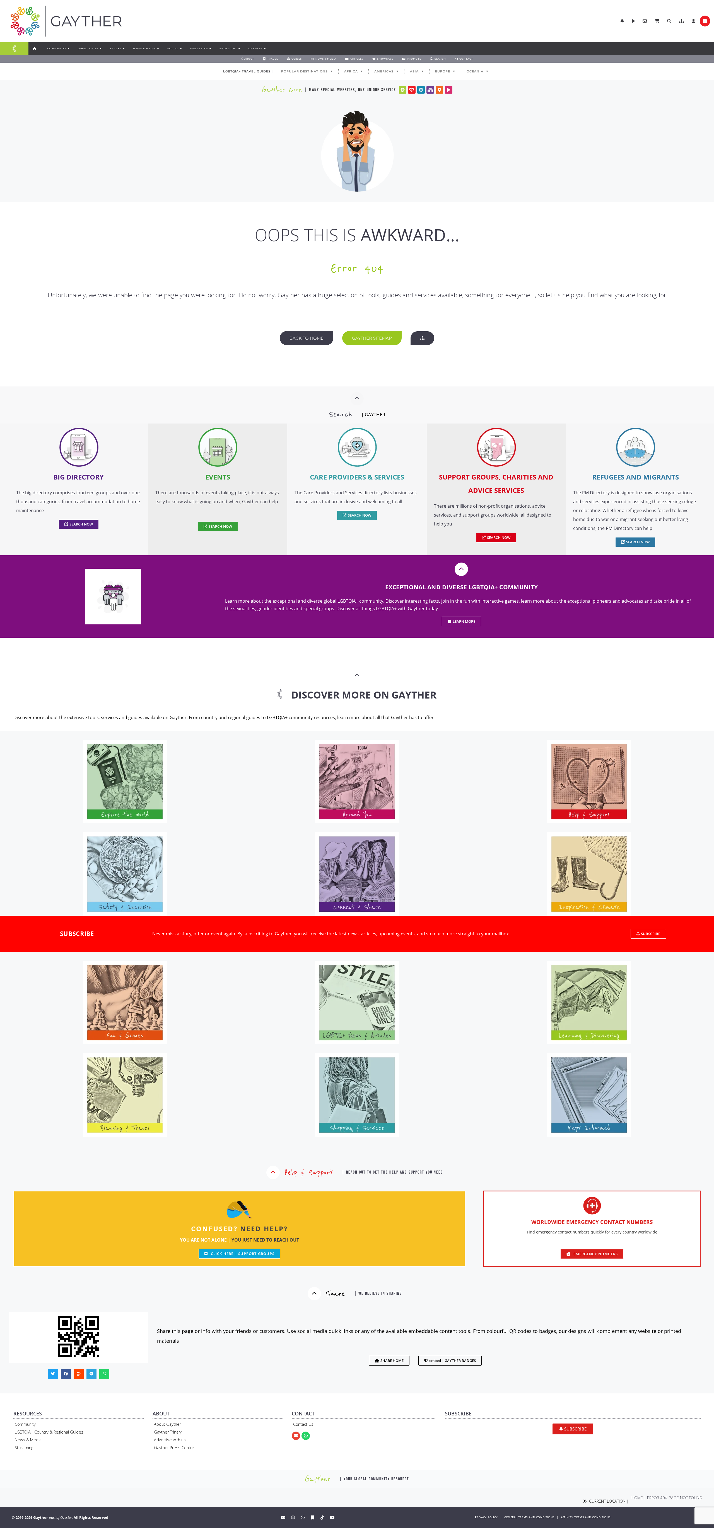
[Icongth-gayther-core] (402, 90)
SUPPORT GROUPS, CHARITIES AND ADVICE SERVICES (496, 483)
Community (25, 1424)
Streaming (24, 1447)
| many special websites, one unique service (350, 90)
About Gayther (167, 1424)
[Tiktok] (322, 1517)
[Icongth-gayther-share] (421, 90)
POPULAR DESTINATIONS (304, 71)
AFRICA (351, 71)
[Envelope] (296, 1436)
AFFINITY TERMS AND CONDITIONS (586, 1517)
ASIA (414, 71)
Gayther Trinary (168, 1432)
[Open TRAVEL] (123, 48)
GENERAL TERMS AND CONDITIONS (529, 1517)
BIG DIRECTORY (78, 476)
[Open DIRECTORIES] (100, 48)
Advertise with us (170, 1439)
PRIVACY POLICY (486, 1517)
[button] (681, 21)
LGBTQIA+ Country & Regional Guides (49, 1432)
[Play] (448, 90)
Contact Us (303, 1424)
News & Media (28, 1439)
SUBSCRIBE (77, 933)
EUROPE (442, 71)
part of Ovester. (61, 1517)
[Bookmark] (312, 1517)
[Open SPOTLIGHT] (239, 48)
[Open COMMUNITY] (68, 48)
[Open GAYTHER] (264, 48)
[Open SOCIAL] (180, 48)
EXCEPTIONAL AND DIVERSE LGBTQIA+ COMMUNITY (461, 587)
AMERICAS (384, 71)
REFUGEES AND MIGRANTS (635, 476)
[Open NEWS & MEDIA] (157, 48)
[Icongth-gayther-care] (412, 90)
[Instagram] (293, 1517)
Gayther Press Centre (174, 1447)
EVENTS (217, 476)
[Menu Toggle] (14, 48)
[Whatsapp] (305, 1436)
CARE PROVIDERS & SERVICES (357, 476)
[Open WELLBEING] (210, 48)
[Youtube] (332, 1517)
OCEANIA (475, 71)
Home (637, 1497)
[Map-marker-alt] (439, 90)
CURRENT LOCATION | (608, 1501)
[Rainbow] (430, 90)
